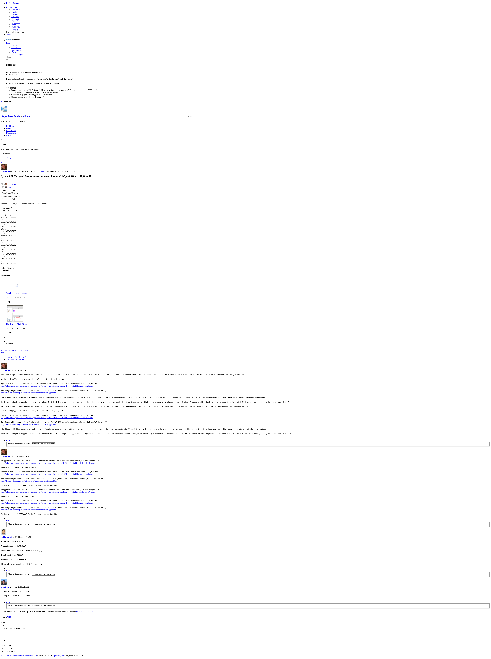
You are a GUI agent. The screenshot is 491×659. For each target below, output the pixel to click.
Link (8, 440)
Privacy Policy (24, 656)
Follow (187, 116)
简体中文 (15, 24)
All (2, 350)
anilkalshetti (6, 537)
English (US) (11, 7)
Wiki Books (16, 47)
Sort (3, 353)
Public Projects (17, 54)
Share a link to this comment (19, 444)
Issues (14, 45)
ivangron (42, 171)
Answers (15, 52)
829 (191, 116)
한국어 (14, 29)
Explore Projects (12, 3)
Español (14, 14)
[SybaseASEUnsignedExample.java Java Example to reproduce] (16, 285)
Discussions (16, 50)
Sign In (9, 34)
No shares (10, 344)
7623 (9, 617)
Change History (22, 350)
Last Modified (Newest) (16, 357)
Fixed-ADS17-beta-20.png (17, 324)
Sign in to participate (84, 612)
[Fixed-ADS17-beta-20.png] (15, 313)
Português (15, 19)
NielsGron (5, 171)
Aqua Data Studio (11, 116)
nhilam (26, 116)
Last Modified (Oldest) (15, 359)
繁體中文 (15, 27)
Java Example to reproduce (17, 293)
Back (8, 158)
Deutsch (14, 12)
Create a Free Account (15, 32)
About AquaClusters (9, 656)
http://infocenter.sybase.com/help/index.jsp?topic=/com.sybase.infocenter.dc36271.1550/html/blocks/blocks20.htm (47, 386)
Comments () (10, 350)
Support (33, 656)
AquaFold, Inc (58, 656)
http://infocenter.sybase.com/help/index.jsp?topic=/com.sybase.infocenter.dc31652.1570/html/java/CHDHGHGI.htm (48, 463)
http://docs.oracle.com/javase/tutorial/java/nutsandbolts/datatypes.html (29, 393)
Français (15, 17)
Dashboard (10, 126)
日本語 (14, 21)
